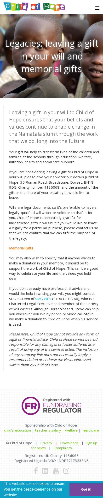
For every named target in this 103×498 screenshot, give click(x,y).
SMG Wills (43, 298)
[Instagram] (66, 471)
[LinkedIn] (45, 471)
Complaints (63, 447)
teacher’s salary (48, 430)
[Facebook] (36, 471)
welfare (72, 430)
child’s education (17, 430)
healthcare (90, 430)
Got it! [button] (86, 489)
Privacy (46, 442)
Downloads (69, 442)
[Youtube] (56, 471)
